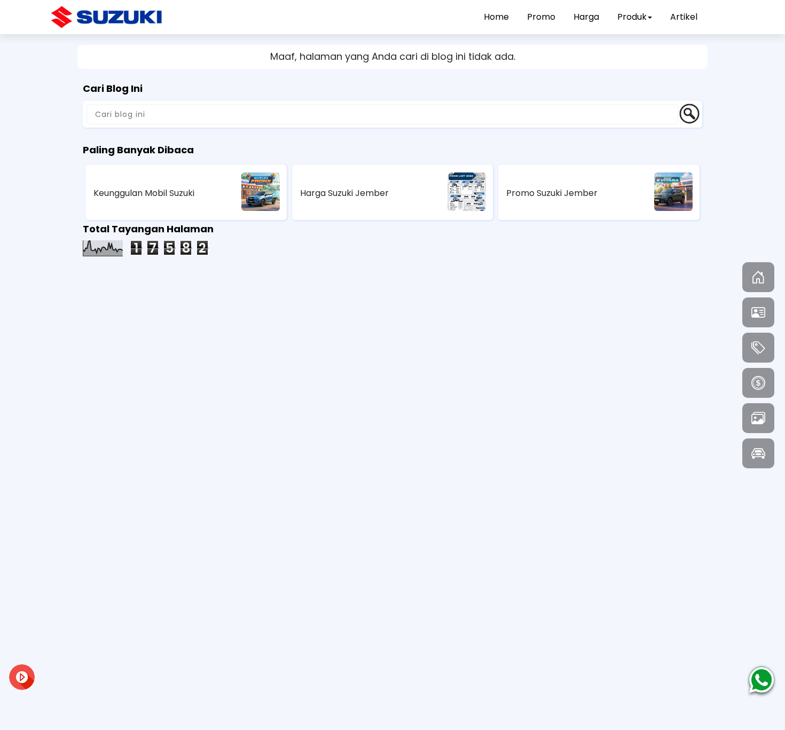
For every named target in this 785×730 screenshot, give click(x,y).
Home (496, 17)
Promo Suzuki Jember (552, 193)
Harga (586, 17)
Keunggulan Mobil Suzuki (143, 193)
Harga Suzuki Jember (344, 193)
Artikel (683, 17)
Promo (541, 17)
